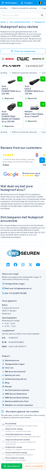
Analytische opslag (20, 448)
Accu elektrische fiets (20, 22)
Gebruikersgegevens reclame (23, 435)
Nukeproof (40, 22)
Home (3, 22)
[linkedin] (8, 265)
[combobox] (41, 3)
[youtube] (38, 265)
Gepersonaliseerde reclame (20, 441)
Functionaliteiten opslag (19, 453)
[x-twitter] (30, 265)
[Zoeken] (42, 15)
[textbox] (40, 3)
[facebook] (15, 265)
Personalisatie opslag (16, 459)
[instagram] (23, 265)
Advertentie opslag (18, 430)
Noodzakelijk (21, 424)
